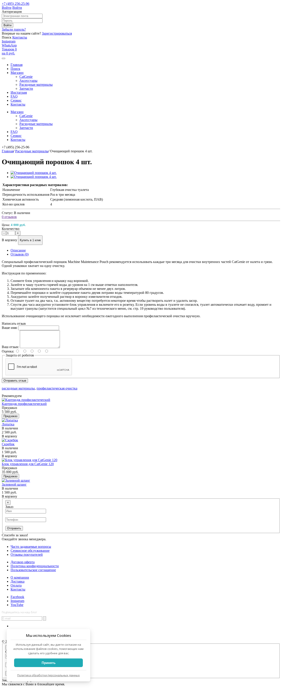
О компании (20, 577)
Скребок (8, 444)
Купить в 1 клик (30, 240)
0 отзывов (9, 217)
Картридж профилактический (24, 404)
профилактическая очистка (57, 388)
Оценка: (8, 351)
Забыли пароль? (14, 29)
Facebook (17, 597)
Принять (49, 663)
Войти (6, 7)
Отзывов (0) (20, 254)
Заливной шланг (14, 484)
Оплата (16, 585)
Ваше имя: (9, 328)
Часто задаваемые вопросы (31, 546)
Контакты (19, 37)
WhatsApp (9, 45)
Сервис (16, 100)
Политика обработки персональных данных (48, 675)
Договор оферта (23, 562)
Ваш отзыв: (10, 347)
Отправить (14, 528)
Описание (18, 250)
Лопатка (8, 424)
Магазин (17, 112)
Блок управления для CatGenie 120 (28, 464)
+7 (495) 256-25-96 (15, 4)
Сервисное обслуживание (30, 550)
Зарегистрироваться (57, 33)
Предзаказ (10, 416)
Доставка (17, 581)
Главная (8, 151)
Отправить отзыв (15, 380)
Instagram (8, 41)
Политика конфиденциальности (35, 566)
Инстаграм (19, 92)
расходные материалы (18, 388)
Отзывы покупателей (27, 554)
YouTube (17, 605)
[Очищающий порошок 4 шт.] (34, 173)
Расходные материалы (31, 151)
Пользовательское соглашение (33, 570)
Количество (10, 229)
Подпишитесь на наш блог (19, 612)
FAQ (14, 96)
